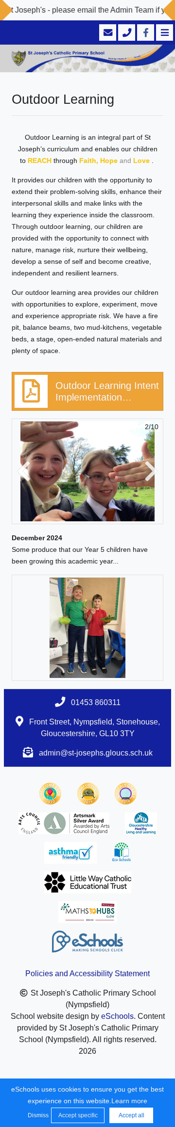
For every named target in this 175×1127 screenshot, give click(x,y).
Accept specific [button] (78, 1115)
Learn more (129, 1101)
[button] (24, 472)
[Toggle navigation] (163, 32)
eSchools (117, 1016)
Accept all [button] (131, 1115)
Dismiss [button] (37, 1115)
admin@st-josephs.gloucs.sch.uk (96, 753)
